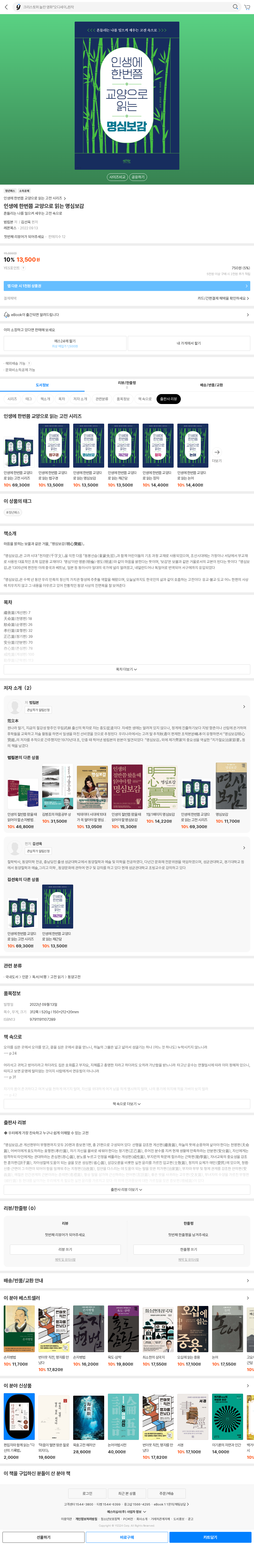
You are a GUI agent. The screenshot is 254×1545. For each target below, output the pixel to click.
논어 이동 (227, 1338)
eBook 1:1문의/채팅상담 (170, 1504)
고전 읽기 (57, 977)
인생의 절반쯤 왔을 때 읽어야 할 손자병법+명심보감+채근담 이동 (22, 803)
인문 (25, 977)
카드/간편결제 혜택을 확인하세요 (222, 298)
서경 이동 (192, 1427)
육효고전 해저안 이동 (88, 1428)
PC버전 (128, 1519)
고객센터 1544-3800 (78, 1504)
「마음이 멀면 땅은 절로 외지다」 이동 (53, 1427)
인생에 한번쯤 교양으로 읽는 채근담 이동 (123, 456)
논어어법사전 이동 (123, 1427)
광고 (190, 1519)
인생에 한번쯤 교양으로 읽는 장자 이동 (158, 456)
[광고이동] (235, 7)
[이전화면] (6, 7)
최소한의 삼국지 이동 (158, 1339)
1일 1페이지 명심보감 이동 (161, 797)
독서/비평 (39, 977)
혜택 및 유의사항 (65, 1259)
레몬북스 (10, 228)
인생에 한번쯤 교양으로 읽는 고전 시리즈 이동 (19, 462)
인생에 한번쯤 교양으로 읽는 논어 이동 (192, 456)
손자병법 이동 (19, 1338)
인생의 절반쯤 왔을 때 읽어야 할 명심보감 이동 (127, 797)
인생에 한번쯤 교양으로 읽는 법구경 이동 (53, 456)
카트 (248, 7)
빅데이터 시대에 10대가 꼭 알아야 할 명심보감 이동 (92, 797)
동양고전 (74, 977)
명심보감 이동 (231, 796)
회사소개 (141, 1519)
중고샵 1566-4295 (137, 1504)
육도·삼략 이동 (123, 1338)
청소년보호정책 (110, 1519)
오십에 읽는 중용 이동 (192, 1339)
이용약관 (66, 1519)
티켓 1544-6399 (109, 1504)
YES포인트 (12, 268)
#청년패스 (13, 512)
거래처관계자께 (160, 1519)
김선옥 (26, 222)
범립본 (8, 222)
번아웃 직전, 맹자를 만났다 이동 (53, 1339)
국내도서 (11, 977)
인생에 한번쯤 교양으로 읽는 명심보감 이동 (88, 456)
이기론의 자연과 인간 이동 (227, 1427)
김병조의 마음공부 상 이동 (57, 796)
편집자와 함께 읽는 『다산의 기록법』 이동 (19, 1426)
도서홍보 (178, 1519)
